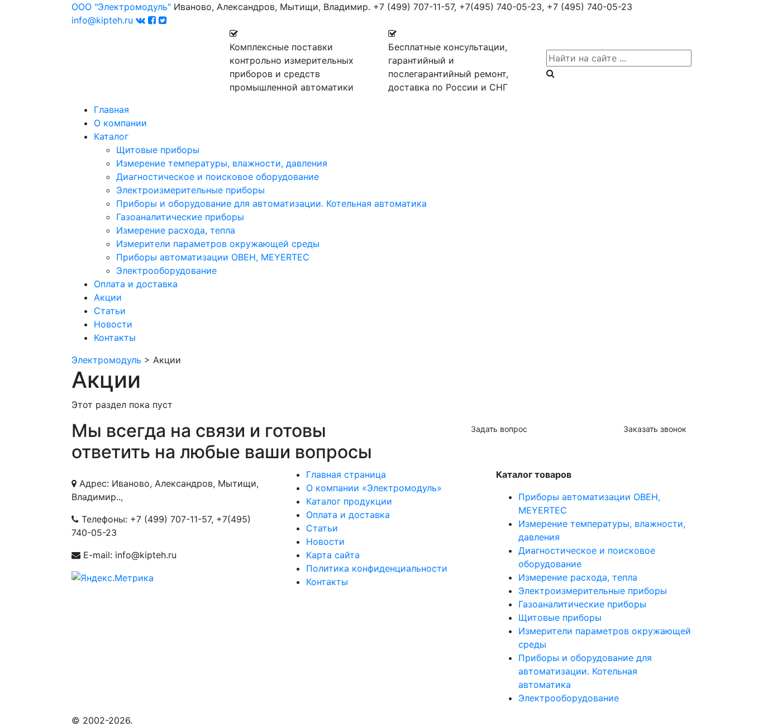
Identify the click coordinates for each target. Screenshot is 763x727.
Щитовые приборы (157, 149)
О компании (120, 123)
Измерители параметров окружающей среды (217, 243)
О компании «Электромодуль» (374, 487)
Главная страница (346, 474)
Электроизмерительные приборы (190, 190)
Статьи (110, 310)
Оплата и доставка (136, 283)
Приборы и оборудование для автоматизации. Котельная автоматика (271, 203)
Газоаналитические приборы (180, 216)
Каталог (111, 136)
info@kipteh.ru (102, 20)
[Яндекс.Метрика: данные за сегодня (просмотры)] (112, 578)
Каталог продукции (349, 501)
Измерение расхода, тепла (175, 230)
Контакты (115, 337)
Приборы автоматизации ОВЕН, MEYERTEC (212, 257)
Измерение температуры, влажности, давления (221, 163)
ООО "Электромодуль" (121, 6)
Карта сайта (333, 554)
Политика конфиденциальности (376, 568)
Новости (113, 324)
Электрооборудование (166, 270)
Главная (111, 109)
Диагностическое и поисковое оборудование (217, 176)
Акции (108, 297)
